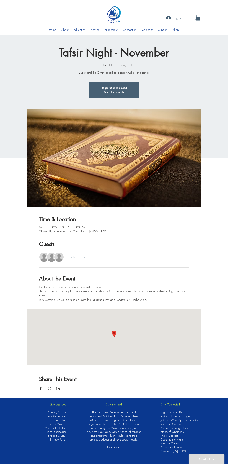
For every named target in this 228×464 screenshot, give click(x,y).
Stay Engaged (58, 404)
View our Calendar (172, 424)
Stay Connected (170, 404)
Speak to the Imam (172, 439)
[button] (197, 17)
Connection (59, 420)
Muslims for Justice (55, 428)
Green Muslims (57, 424)
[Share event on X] (49, 388)
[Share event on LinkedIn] (58, 388)
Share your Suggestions (174, 428)
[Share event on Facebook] (40, 388)
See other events (114, 92)
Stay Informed (114, 404)
